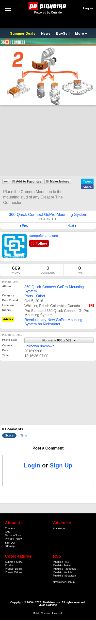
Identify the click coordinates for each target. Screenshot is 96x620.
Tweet (87, 181)
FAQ (7, 531)
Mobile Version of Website (48, 613)
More (79, 33)
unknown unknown (39, 346)
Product (9, 565)
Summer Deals (23, 33)
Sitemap (10, 546)
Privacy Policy (13, 538)
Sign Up (61, 465)
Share (87, 187)
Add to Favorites (28, 181)
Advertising (59, 528)
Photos (9, 572)
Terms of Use (13, 535)
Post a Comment (48, 448)
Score (9, 435)
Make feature (59, 181)
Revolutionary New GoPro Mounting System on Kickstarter (53, 322)
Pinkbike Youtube (63, 572)
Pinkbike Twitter (62, 565)
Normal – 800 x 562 (57, 340)
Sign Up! (10, 542)
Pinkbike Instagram (64, 575)
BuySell (63, 33)
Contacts (10, 528)
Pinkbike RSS (61, 561)
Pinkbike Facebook (64, 568)
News (46, 33)
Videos (18, 572)
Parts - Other (34, 296)
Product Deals (13, 568)
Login (32, 465)
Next (70, 225)
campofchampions (43, 236)
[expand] (5, 181)
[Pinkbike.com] (48, 6)
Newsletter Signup (64, 581)
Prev (25, 225)
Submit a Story (13, 561)
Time (23, 435)
